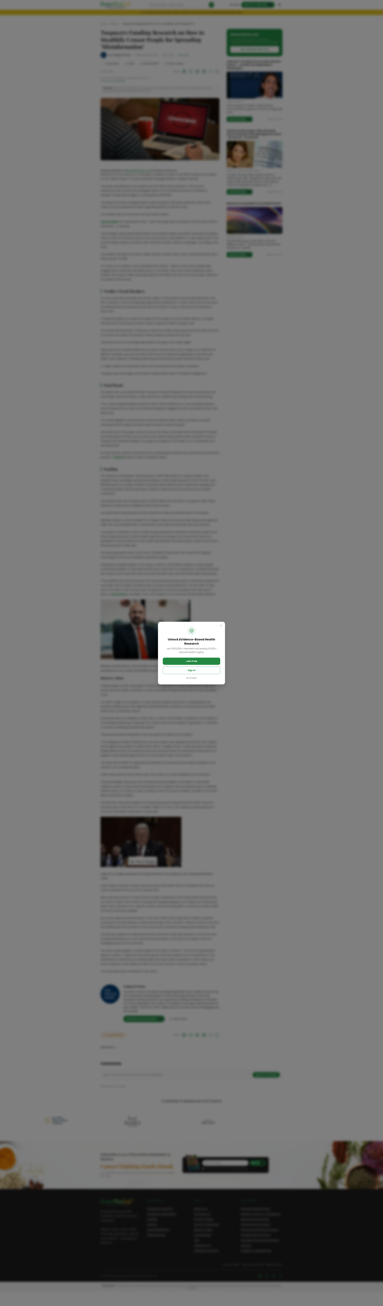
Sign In (192, 670)
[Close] (221, 626)
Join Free (191, 661)
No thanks (191, 677)
